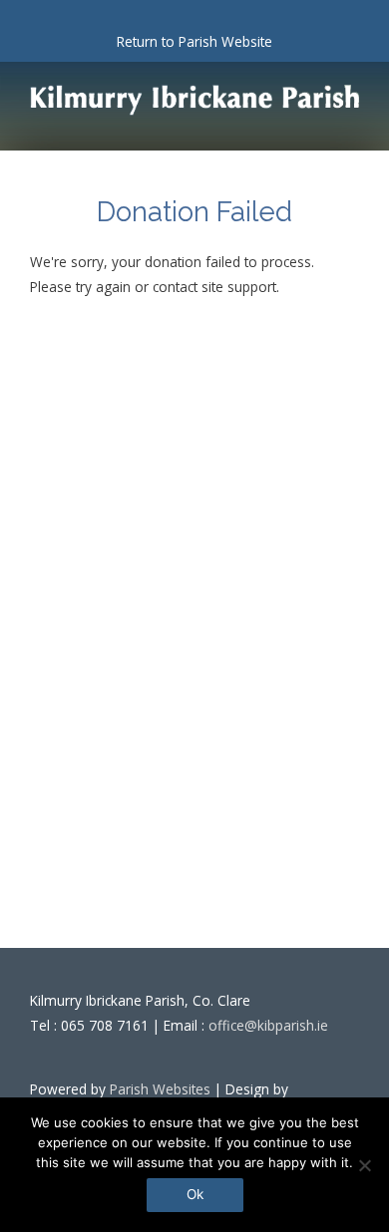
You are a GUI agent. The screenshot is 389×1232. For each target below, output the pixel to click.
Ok (195, 1194)
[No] (364, 1165)
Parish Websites (160, 1088)
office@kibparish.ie (268, 1025)
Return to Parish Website (194, 41)
